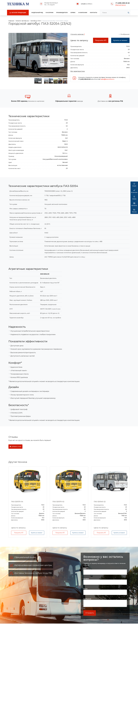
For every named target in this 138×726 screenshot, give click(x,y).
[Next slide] (64, 55)
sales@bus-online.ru (86, 4)
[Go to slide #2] (46, 81)
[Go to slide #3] (51, 81)
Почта (85, 588)
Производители (62, 12)
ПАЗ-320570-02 (58, 502)
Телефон (86, 578)
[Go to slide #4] (55, 81)
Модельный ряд (37, 12)
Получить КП (18, 533)
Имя (85, 568)
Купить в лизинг (36, 533)
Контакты (93, 12)
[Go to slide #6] (65, 81)
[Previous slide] (12, 55)
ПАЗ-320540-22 (100, 502)
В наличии (49, 12)
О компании (82, 12)
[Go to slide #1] (38, 81)
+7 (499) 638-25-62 (122, 3)
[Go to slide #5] (60, 81)
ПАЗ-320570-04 (17, 502)
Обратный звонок (120, 5)
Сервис (72, 12)
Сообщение (87, 598)
